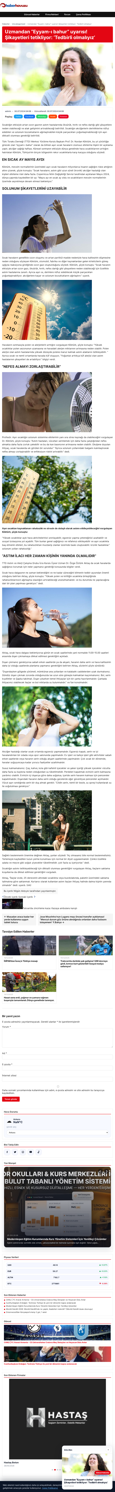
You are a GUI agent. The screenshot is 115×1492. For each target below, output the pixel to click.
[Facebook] (7, 1152)
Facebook (29, 116)
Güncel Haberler (32, 14)
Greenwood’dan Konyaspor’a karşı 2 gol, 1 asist (26, 1312)
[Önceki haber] (100, 1171)
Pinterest (63, 116)
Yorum (6, 1026)
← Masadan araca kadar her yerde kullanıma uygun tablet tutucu (19, 919)
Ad (4, 1053)
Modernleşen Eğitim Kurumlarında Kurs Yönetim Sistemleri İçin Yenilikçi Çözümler (41, 1306)
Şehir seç (12, 1127)
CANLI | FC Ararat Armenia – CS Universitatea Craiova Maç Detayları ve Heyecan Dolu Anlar (46, 1300)
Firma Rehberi (52, 14)
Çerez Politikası (83, 14)
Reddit (52, 116)
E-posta (7, 1064)
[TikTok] (38, 1152)
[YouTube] (30, 1152)
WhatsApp (42, 116)
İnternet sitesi (9, 1075)
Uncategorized (18, 24)
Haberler (6, 24)
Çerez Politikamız (50, 1488)
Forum (67, 14)
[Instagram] (23, 1152)
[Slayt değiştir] (52, 1469)
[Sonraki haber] (106, 1171)
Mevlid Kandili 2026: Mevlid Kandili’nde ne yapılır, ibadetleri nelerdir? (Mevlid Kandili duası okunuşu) (49, 1309)
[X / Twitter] (15, 1152)
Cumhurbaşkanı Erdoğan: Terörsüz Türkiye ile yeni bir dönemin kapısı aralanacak (41, 1303)
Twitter (18, 116)
